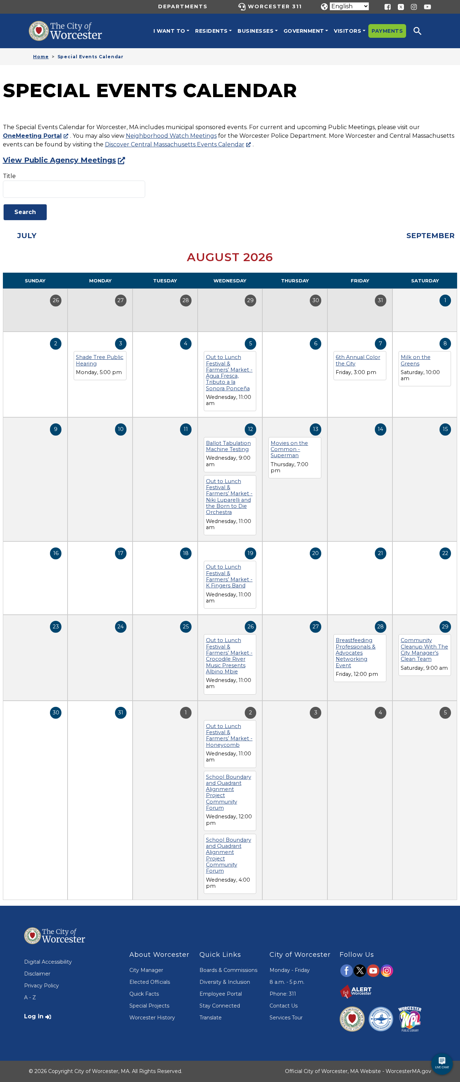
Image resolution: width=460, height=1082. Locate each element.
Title (9, 176)
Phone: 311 (283, 994)
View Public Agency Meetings (59, 160)
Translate (210, 1017)
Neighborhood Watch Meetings (171, 135)
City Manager (146, 970)
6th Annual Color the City (358, 360)
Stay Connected (219, 1006)
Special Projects (149, 1006)
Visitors (347, 31)
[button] (422, 31)
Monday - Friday (290, 970)
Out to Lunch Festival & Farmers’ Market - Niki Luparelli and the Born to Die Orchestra (229, 496)
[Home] (72, 26)
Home (41, 56)
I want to (169, 31)
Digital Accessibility (48, 962)
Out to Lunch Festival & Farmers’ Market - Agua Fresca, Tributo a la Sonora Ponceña (229, 372)
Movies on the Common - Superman (289, 449)
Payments (387, 31)
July (26, 235)
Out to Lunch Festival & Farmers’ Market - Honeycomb (229, 735)
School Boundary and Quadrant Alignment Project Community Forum (228, 792)
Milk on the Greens (416, 360)
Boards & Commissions (228, 970)
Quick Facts (144, 994)
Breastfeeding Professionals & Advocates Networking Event (356, 652)
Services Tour (286, 1017)
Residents (211, 31)
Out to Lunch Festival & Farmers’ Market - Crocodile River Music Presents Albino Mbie (229, 655)
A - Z (30, 997)
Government (304, 31)
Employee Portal (220, 994)
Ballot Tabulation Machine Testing (228, 446)
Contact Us (284, 1006)
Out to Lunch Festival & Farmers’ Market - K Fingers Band (229, 576)
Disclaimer (37, 973)
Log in (33, 1016)
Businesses (255, 31)
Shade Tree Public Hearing (99, 360)
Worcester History (152, 1017)
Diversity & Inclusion (224, 982)
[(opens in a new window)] (398, 6)
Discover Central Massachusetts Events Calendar (174, 144)
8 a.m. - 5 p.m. (287, 982)
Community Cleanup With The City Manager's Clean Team (424, 649)
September (430, 235)
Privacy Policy (41, 985)
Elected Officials (149, 982)
